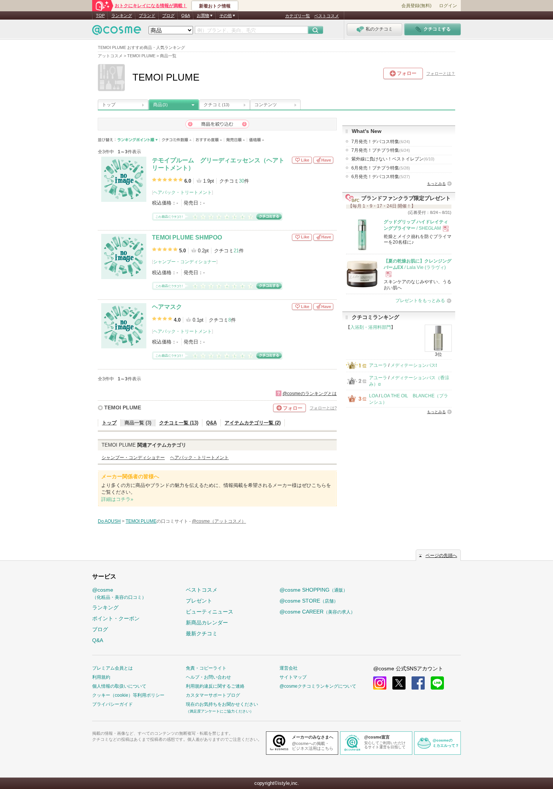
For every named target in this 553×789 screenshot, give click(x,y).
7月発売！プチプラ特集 (380, 150)
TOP (100, 15)
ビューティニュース (209, 612)
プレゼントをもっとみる (420, 300)
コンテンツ (265, 104)
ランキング (121, 15)
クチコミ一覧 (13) (178, 423)
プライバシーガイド (112, 704)
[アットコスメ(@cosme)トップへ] (116, 32)
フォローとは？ (440, 73)
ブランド (147, 15)
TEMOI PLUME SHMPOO (187, 237)
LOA (373, 395)
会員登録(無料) (416, 5)
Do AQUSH (109, 521)
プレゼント (199, 601)
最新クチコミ (201, 633)
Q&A (185, 15)
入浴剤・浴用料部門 (370, 327)
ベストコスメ (326, 16)
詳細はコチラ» (117, 499)
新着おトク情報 (215, 6)
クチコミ (216, 104)
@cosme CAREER (317, 612)
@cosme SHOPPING (314, 590)
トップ (108, 104)
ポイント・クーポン (116, 618)
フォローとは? (323, 408)
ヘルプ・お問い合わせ (208, 677)
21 (236, 250)
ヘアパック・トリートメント (182, 192)
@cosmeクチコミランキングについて (318, 686)
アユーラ (378, 365)
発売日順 (235, 140)
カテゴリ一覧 (297, 16)
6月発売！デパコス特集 (380, 176)
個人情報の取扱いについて (119, 686)
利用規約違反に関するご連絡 (215, 686)
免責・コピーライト (206, 668)
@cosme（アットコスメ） (219, 521)
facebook (418, 683)
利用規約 (101, 677)
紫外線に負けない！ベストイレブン (392, 159)
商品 (160, 104)
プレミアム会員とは (112, 668)
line (437, 683)
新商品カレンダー (207, 623)
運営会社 (289, 668)
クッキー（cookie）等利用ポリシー (128, 695)
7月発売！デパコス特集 (380, 141)
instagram (379, 683)
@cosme (119, 593)
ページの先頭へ (441, 555)
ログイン (448, 5)
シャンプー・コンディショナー (184, 261)
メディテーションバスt (413, 365)
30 (241, 181)
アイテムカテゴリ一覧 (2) (253, 423)
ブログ (168, 15)
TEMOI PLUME (122, 407)
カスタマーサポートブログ (213, 695)
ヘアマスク (167, 307)
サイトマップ (293, 677)
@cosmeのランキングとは (310, 393)
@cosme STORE (309, 601)
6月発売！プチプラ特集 (380, 168)
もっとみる (436, 184)
